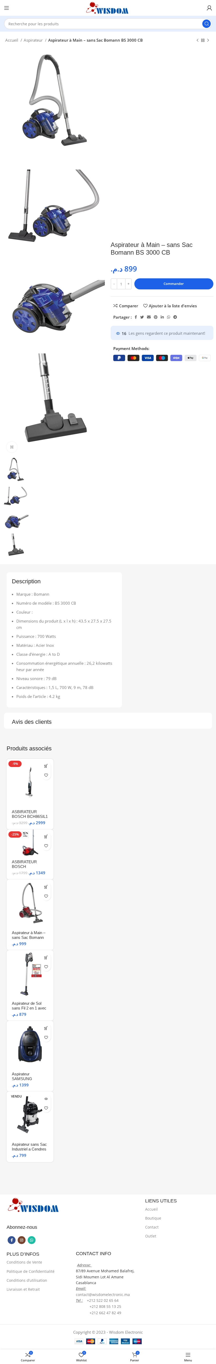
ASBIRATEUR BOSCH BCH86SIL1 (30, 814)
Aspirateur (34, 40)
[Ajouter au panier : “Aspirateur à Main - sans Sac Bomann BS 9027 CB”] (46, 886)
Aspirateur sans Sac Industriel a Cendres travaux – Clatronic (29, 1149)
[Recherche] (206, 24)
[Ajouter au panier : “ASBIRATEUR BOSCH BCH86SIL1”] (46, 766)
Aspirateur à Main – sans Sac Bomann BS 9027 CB (28, 937)
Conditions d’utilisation (27, 1280)
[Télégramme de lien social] (175, 317)
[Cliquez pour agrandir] (12, 447)
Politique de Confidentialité (31, 1271)
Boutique (153, 1218)
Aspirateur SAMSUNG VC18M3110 (22, 1079)
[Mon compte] (209, 8)
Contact (152, 1227)
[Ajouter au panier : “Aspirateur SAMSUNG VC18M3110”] (46, 1028)
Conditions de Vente (24, 1262)
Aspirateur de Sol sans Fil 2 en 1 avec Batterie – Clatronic (29, 1008)
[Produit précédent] (197, 40)
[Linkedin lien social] (162, 317)
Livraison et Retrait (23, 1289)
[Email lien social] (148, 317)
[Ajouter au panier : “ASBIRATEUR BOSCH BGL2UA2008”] (46, 836)
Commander (174, 283)
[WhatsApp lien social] (168, 317)
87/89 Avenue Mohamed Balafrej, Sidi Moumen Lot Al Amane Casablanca (105, 1276)
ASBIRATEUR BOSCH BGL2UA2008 (24, 866)
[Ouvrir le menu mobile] (6, 8)
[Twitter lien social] (142, 317)
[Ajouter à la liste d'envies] (46, 775)
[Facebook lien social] (136, 317)
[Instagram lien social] (22, 1240)
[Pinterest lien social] (155, 317)
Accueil (12, 40)
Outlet (150, 1236)
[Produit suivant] (208, 40)
